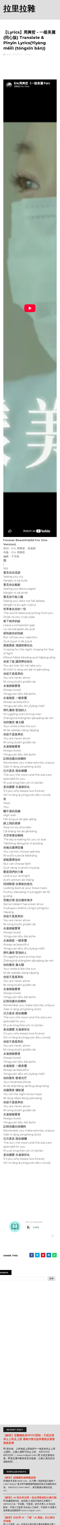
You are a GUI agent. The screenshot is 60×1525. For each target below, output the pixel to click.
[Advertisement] (30, 66)
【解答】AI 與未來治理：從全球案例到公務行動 (30, 1497)
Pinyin (28, 54)
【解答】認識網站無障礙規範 (19, 1477)
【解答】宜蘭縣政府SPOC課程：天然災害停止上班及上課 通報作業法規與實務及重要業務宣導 (29, 1439)
